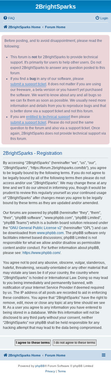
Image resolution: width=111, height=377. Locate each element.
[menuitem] (9, 18)
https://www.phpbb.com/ (41, 253)
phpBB (40, 365)
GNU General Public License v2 (35, 228)
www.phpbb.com (50, 233)
